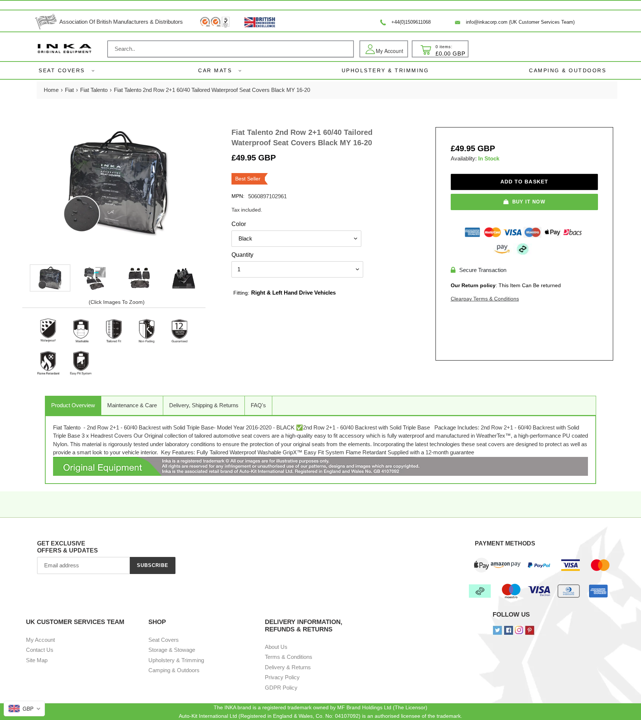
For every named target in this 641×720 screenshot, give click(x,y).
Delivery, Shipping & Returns (204, 405)
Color (238, 224)
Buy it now (528, 202)
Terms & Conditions (288, 657)
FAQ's (258, 405)
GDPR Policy (281, 687)
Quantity (242, 255)
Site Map (36, 660)
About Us (276, 647)
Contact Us (39, 650)
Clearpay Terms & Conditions (485, 299)
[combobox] (230, 48)
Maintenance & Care (132, 405)
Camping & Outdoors (174, 670)
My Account (40, 640)
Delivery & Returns (288, 667)
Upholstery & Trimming (176, 660)
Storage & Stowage (171, 650)
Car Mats (215, 70)
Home (51, 90)
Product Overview (73, 405)
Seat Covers (62, 70)
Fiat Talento (94, 90)
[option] (50, 278)
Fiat (69, 90)
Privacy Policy (282, 677)
